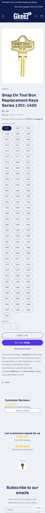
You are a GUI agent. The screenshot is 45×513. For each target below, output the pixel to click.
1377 (17, 270)
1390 (28, 293)
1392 (17, 299)
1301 (7, 128)
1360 (28, 236)
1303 (28, 128)
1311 (17, 145)
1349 (7, 219)
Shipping (5, 114)
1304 (7, 134)
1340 (7, 202)
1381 (28, 276)
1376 (7, 270)
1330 (28, 179)
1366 (28, 247)
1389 (17, 293)
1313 (7, 151)
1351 (28, 219)
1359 (17, 236)
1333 (28, 185)
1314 (17, 151)
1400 (7, 316)
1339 (28, 196)
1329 (17, 179)
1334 (7, 191)
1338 (17, 196)
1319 (7, 162)
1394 (7, 304)
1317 (17, 156)
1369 (28, 253)
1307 (7, 139)
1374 (17, 264)
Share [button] (7, 382)
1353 (17, 225)
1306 (28, 134)
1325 (7, 174)
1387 (28, 287)
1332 (17, 185)
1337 (7, 196)
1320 (17, 162)
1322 (7, 168)
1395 (17, 304)
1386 (17, 287)
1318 (28, 156)
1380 (17, 276)
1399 (28, 310)
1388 (7, 293)
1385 (7, 287)
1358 (7, 236)
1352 (7, 225)
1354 (28, 225)
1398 (17, 310)
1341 (17, 202)
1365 (17, 247)
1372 (28, 259)
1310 (7, 145)
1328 (7, 179)
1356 (17, 230)
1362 (17, 242)
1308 (17, 139)
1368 (17, 253)
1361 (7, 242)
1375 (28, 264)
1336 (28, 191)
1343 (7, 208)
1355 (7, 230)
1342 (28, 202)
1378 (28, 270)
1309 (28, 139)
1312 (28, 145)
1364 (7, 247)
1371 (17, 259)
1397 (7, 310)
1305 (17, 134)
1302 (17, 128)
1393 (28, 299)
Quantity (5, 321)
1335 (17, 191)
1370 (7, 259)
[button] (3, 16)
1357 (28, 230)
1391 (7, 299)
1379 (7, 276)
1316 (7, 156)
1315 (28, 151)
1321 (28, 162)
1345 (28, 208)
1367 (7, 253)
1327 (28, 174)
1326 (17, 174)
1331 (7, 185)
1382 (7, 282)
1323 (17, 168)
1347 (17, 213)
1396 (28, 304)
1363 (28, 242)
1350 (17, 219)
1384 (28, 282)
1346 (7, 213)
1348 (28, 213)
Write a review (22, 410)
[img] (22, 436)
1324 (28, 168)
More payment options (22, 348)
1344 (17, 208)
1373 (7, 264)
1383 (17, 282)
